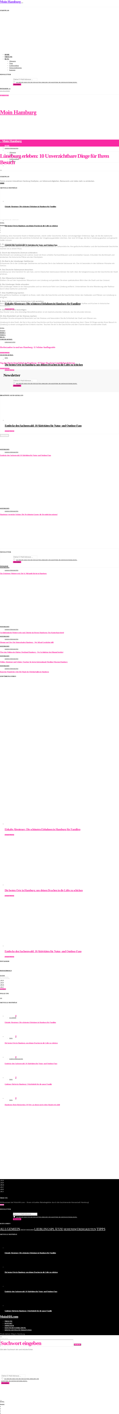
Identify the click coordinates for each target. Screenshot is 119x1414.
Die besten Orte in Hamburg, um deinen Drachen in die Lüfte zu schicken (31, 226)
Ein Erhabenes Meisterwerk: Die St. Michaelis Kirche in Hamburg (23, 573)
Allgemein (12, 61)
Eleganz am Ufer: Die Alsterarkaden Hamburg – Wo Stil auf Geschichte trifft (27, 642)
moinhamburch (6, 970)
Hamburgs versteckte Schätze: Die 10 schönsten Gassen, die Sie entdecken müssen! (29, 514)
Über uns (8, 57)
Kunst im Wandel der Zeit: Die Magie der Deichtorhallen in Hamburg (24, 672)
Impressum (9, 1325)
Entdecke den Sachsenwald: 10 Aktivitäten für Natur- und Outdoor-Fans (31, 245)
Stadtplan (9, 166)
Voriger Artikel (6, 339)
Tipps (11, 63)
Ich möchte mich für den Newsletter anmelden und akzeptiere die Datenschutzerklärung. (46, 82)
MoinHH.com (9, 1316)
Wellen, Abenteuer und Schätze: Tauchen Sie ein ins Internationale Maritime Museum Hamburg (33, 662)
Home (7, 54)
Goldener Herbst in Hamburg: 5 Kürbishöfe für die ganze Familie (28, 1084)
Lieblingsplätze (14, 65)
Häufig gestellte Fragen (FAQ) (18, 1330)
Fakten (23, 1229)
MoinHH (2, 975)
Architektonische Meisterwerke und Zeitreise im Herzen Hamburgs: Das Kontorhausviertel (32, 633)
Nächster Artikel (6, 355)
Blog (7, 59)
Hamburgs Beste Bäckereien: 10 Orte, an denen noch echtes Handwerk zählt (32, 1105)
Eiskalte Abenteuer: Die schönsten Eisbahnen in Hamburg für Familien (42, 829)
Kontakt (8, 1323)
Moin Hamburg (18, 112)
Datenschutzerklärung (15, 1328)
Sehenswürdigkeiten (15, 68)
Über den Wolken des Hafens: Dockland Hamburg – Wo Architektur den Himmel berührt (31, 652)
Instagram (12, 70)
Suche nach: (4, 1338)
